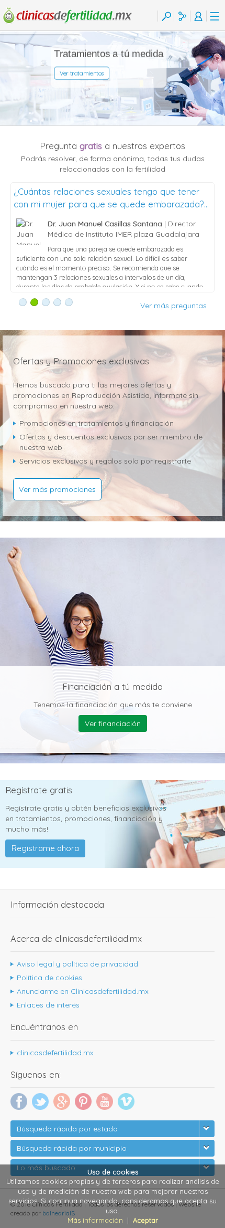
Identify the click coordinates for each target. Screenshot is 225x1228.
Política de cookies (49, 977)
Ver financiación (113, 723)
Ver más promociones (57, 489)
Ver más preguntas (173, 305)
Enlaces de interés (48, 1005)
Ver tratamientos (83, 74)
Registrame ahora (45, 848)
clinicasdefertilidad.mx (55, 1052)
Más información (95, 1220)
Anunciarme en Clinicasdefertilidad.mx (83, 991)
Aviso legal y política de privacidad (77, 964)
